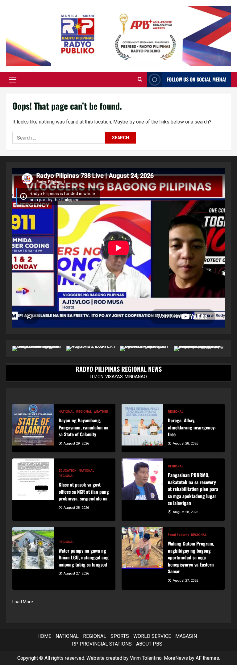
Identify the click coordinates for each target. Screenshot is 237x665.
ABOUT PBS (149, 644)
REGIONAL (84, 411)
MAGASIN (186, 636)
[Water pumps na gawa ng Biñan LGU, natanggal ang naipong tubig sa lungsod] (33, 548)
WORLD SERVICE (152, 636)
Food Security (178, 535)
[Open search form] (140, 80)
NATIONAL (66, 411)
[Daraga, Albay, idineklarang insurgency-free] (142, 424)
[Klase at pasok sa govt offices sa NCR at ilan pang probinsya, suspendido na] (33, 479)
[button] (12, 79)
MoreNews (176, 658)
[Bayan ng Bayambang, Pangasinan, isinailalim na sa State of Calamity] (33, 424)
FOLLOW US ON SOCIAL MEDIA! (196, 79)
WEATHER (101, 411)
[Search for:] (58, 138)
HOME (44, 636)
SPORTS (119, 636)
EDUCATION (68, 470)
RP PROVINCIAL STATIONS (102, 644)
